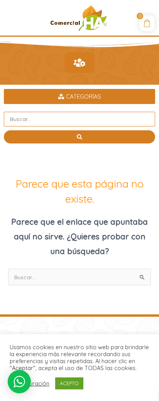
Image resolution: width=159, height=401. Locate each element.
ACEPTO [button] (69, 383)
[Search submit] (79, 136)
